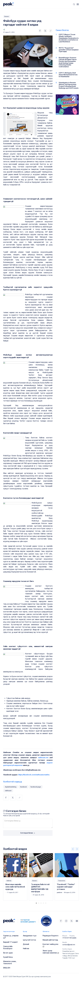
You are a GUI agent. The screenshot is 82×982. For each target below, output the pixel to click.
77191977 (65, 938)
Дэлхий (26, 944)
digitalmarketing (10, 787)
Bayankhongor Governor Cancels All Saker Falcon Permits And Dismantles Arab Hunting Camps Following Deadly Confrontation (68, 62)
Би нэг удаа (8, 953)
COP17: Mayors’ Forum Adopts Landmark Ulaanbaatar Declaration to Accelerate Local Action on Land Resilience (69, 38)
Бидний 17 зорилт (10, 942)
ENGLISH (6, 968)
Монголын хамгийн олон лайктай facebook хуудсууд (15, 886)
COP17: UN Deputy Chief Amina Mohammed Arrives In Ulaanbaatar (68, 74)
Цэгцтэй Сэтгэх (29, 940)
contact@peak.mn (68, 944)
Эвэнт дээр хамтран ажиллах (50, 952)
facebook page (36, 787)
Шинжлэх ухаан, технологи (9, 962)
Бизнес (6, 16)
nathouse (8, 790)
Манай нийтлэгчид (50, 940)
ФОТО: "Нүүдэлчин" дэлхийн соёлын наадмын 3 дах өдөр (68, 49)
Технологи (61, 880)
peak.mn (59, 892)
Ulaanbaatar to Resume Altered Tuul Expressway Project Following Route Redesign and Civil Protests (68, 85)
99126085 (73, 938)
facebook (23, 787)
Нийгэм (9, 880)
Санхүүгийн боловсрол (7, 947)
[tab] (36, 903)
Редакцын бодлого (50, 936)
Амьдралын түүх (29, 936)
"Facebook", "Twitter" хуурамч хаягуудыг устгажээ (66, 886)
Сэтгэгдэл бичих (26, 833)
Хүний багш (8, 957)
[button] (74, 4)
